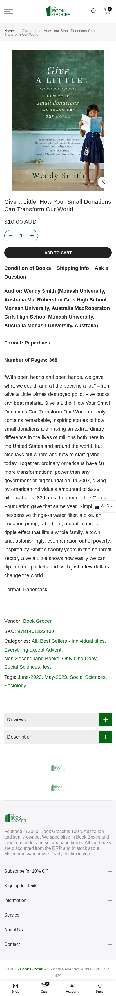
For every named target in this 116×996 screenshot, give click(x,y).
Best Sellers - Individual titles (72, 641)
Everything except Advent (32, 650)
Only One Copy (79, 658)
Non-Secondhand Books (31, 658)
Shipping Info (73, 268)
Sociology (15, 685)
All (34, 641)
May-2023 (55, 677)
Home (9, 31)
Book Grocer (37, 621)
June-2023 (30, 677)
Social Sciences (22, 667)
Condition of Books (27, 268)
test (47, 667)
